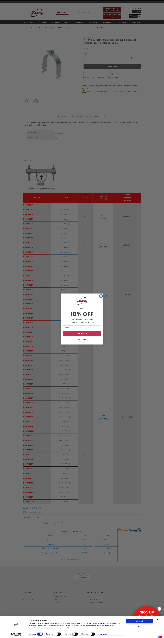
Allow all (139, 621)
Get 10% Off (82, 333)
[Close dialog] (101, 296)
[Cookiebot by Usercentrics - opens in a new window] (16, 634)
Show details (103, 634)
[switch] (58, 634)
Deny (139, 626)
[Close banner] (157, 619)
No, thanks (82, 340)
